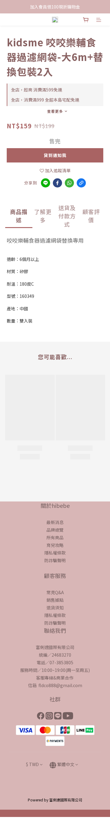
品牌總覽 (55, 530)
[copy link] (81, 182)
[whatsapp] (69, 182)
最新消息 (55, 522)
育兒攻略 (55, 545)
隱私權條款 (55, 553)
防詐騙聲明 (55, 560)
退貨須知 (55, 608)
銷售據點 (55, 600)
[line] (45, 182)
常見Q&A (55, 592)
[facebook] (57, 182)
